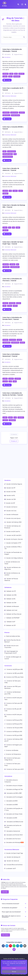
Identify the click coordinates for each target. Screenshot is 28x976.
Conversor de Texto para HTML (12, 681)
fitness (10, 76)
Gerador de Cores (11, 510)
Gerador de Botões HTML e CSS (13, 547)
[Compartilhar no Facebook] (3, 945)
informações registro (7, 154)
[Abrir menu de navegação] (22, 4)
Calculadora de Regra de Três (14, 789)
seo (10, 190)
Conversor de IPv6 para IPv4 (14, 724)
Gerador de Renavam (12, 514)
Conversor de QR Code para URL (13, 715)
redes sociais (6, 267)
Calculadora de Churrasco (13, 838)
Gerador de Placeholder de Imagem (13, 553)
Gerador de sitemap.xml (13, 857)
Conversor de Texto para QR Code (13, 704)
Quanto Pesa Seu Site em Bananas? (12, 641)
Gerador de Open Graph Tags (14, 853)
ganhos (10, 417)
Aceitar (14, 968)
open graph (5, 264)
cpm (15, 417)
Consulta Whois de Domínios (14, 864)
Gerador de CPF (10, 488)
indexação (5, 193)
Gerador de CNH (11, 499)
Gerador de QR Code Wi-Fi (13, 535)
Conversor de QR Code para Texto (13, 698)
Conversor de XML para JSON (14, 673)
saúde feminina (15, 342)
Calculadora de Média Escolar (14, 821)
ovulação (19, 340)
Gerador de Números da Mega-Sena (12, 568)
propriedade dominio (7, 156)
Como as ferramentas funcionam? (10, 903)
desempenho (16, 76)
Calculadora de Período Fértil (14, 835)
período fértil (12, 340)
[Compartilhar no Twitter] (6, 945)
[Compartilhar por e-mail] (24, 945)
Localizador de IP (11, 868)
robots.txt (5, 190)
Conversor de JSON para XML (14, 669)
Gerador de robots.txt (12, 861)
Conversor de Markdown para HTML (12, 693)
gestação (11, 378)
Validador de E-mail (11, 610)
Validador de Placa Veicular (14, 614)
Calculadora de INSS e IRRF (14, 793)
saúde (11, 73)
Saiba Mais (4, 892)
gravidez (22, 342)
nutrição (5, 76)
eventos (15, 305)
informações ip (6, 115)
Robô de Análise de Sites (13, 636)
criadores (5, 420)
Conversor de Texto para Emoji (12, 764)
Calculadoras (7, 57)
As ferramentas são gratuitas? (9, 907)
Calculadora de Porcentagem (14, 797)
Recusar (14, 971)
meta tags (12, 264)
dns (15, 154)
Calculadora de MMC (12, 804)
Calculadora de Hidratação (14, 842)
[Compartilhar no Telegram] (17, 945)
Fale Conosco (5, 935)
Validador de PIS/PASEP (12, 618)
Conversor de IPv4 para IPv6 (14, 720)
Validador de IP (10, 621)
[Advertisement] (14, 460)
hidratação (5, 73)
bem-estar (21, 73)
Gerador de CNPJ (11, 491)
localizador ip (6, 112)
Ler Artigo (7, 80)
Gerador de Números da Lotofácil (12, 574)
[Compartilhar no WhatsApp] (14, 945)
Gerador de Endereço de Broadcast (12, 527)
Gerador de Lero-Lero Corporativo (11, 646)
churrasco (5, 303)
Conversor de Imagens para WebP (13, 745)
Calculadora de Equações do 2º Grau (13, 809)
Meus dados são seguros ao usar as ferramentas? (11, 916)
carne (4, 305)
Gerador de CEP (10, 503)
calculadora (12, 303)
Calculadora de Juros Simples (14, 785)
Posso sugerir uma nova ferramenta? (11, 911)
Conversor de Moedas (12, 750)
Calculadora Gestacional (13, 831)
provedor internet (15, 115)
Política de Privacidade (15, 965)
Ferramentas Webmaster (10, 96)
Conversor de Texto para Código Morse (12, 759)
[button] (18, 4)
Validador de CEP (11, 625)
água (16, 73)
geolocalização (14, 112)
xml (13, 227)
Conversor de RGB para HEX (14, 731)
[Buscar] (24, 37)
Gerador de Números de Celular (12, 562)
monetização (12, 420)
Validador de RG (10, 599)
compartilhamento (15, 267)
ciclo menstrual (6, 342)
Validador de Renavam (12, 606)
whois (4, 151)
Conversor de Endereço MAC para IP (13, 740)
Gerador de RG (10, 495)
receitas (18, 303)
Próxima (13, 441)
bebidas (9, 305)
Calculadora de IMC (11, 818)
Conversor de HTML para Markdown (12, 687)
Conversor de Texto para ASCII (15, 769)
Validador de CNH (11, 602)
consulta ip (22, 112)
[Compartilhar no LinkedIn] (21, 945)
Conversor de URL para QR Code (12, 709)
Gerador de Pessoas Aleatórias (11, 579)
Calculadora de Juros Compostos (11, 781)
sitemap (5, 227)
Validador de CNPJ (11, 595)
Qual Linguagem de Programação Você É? (11, 652)
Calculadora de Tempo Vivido (14, 814)
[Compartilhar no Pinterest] (10, 945)
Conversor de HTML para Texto (15, 677)
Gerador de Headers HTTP (13, 543)
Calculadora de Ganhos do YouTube (12, 826)
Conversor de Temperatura (13, 754)
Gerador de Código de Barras (14, 558)
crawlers (15, 190)
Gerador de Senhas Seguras (14, 484)
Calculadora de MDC (12, 801)
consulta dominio (11, 151)
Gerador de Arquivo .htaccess (14, 539)
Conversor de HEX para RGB (14, 735)
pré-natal (5, 381)
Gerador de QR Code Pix (13, 531)
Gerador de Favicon (11, 507)
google (20, 190)
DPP (10, 381)
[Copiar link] (14, 949)
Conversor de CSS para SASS (14, 728)
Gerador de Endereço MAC (14, 522)
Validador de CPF (11, 591)
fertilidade (5, 340)
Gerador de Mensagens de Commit (12, 657)
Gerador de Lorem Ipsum (13, 518)
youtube (5, 417)
